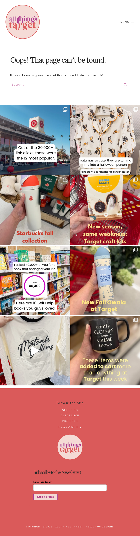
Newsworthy (70, 426)
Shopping (70, 410)
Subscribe (45, 496)
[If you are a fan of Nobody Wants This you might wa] (35, 350)
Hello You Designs (100, 526)
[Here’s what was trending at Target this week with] (105, 350)
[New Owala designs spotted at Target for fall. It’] (105, 280)
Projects (70, 421)
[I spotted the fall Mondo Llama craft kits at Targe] (105, 210)
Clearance (70, 415)
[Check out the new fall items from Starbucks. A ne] (35, 210)
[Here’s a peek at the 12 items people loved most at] (35, 140)
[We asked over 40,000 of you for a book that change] (35, 280)
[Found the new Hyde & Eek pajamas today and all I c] (105, 140)
